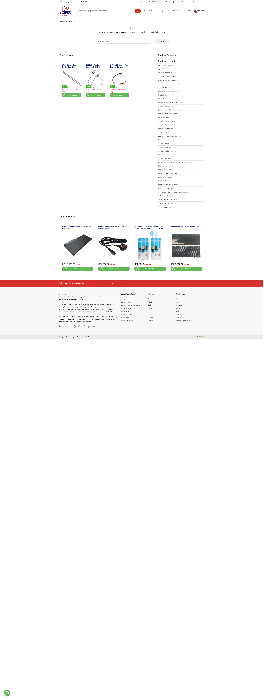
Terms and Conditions (183, 320)
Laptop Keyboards (126, 314)
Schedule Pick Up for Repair (195, 2)
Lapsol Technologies (68, 337)
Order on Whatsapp (72, 95)
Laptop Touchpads (164, 170)
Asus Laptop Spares (165, 72)
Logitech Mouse (163, 181)
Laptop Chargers (165, 125)
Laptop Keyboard (165, 147)
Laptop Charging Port (165, 128)
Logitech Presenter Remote (167, 184)
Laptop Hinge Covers (165, 140)
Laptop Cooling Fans (127, 308)
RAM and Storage (166, 196)
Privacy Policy (180, 317)
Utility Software (163, 207)
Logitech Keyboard (164, 177)
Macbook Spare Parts (165, 188)
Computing (163, 87)
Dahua (150, 308)
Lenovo (150, 314)
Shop (177, 302)
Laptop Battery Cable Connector (169, 110)
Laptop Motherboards (127, 320)
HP (149, 311)
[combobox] (105, 11)
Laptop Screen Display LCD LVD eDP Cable (173, 162)
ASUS (150, 302)
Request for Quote (174, 11)
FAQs (173, 2)
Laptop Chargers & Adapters (130, 305)
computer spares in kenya (167, 84)
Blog (161, 11)
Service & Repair (149, 11)
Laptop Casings (125, 302)
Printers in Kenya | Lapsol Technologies (173, 192)
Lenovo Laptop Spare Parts (167, 173)
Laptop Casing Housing (168, 121)
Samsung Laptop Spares (166, 199)
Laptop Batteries (126, 299)
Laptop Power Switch (165, 155)
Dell (149, 305)
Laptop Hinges (165, 143)
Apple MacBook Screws (166, 69)
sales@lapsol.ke (68, 2)
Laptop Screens (125, 317)
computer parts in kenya (166, 80)
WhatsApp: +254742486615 (149, 2)
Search (162, 41)
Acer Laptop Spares (165, 65)
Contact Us (164, 2)
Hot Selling (162, 95)
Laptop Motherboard (167, 151)
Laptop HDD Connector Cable (168, 136)
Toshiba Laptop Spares (166, 203)
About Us (180, 2)
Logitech (151, 317)
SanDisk (151, 320)
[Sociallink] (60, 326)
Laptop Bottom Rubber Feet (167, 114)
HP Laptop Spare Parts (166, 99)
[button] (7, 693)
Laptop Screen (165, 158)
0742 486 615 (83, 2)
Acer (149, 299)
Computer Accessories (167, 76)
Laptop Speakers (164, 166)
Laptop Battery (165, 106)
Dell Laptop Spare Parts (166, 91)
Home (62, 21)
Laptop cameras (163, 117)
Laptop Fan (163, 132)
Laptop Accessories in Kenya (168, 102)
